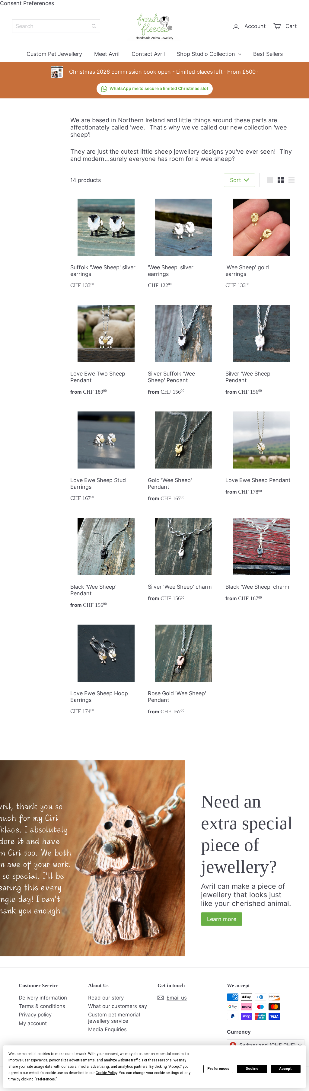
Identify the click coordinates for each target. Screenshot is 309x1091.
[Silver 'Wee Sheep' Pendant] (261, 349)
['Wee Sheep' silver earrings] (183, 243)
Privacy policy (35, 1015)
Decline (252, 1069)
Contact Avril (148, 54)
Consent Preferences (27, 3)
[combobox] (56, 26)
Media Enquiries (107, 1029)
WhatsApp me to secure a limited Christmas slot (159, 88)
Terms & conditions (42, 1006)
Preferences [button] (45, 1079)
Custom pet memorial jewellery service (114, 1018)
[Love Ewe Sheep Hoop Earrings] (106, 669)
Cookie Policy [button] (106, 1073)
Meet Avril (106, 54)
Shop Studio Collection (207, 54)
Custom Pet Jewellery (54, 54)
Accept (285, 1069)
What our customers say (117, 1006)
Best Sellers (268, 54)
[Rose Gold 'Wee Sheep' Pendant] (183, 669)
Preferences (218, 1069)
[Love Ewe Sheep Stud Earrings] (106, 455)
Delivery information (43, 998)
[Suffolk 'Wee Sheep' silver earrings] (106, 243)
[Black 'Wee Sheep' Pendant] (106, 562)
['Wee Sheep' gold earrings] (261, 243)
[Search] (94, 26)
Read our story (106, 998)
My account (33, 1023)
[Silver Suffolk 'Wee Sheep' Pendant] (183, 349)
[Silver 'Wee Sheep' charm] (183, 559)
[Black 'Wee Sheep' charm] (261, 559)
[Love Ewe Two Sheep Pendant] (106, 349)
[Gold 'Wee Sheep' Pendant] (183, 456)
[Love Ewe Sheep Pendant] (261, 452)
